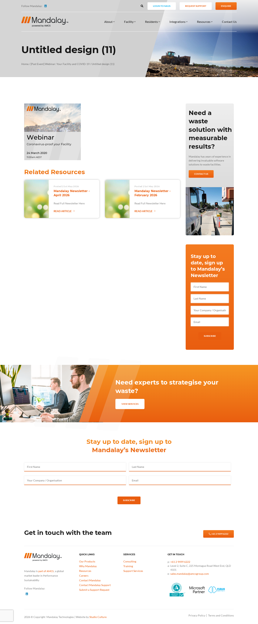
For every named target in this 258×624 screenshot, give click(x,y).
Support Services (133, 570)
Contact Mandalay (90, 580)
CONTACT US (201, 173)
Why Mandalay (88, 566)
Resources (204, 21)
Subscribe (210, 335)
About (108, 21)
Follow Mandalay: (31, 6)
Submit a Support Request (94, 589)
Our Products (87, 561)
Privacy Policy (196, 615)
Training (128, 566)
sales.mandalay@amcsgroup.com (189, 573)
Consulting (129, 561)
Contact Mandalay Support (95, 585)
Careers (83, 575)
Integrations (177, 21)
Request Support (195, 6)
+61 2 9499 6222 (219, 533)
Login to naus (161, 6)
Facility (129, 21)
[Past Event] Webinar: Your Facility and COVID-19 (60, 64)
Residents (151, 21)
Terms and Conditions (221, 615)
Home (25, 64)
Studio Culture (98, 617)
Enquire (226, 6)
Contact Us (229, 21)
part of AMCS (46, 571)
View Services (129, 403)
